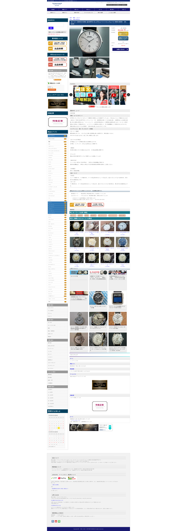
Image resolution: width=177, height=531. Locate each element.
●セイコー (73, 215)
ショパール (57, 193)
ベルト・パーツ (57, 298)
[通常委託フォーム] (57, 51)
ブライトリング (57, 251)
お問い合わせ (122, 2)
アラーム (50, 313)
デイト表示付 (51, 310)
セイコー (57, 202)
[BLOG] (99, 410)
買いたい (77, 9)
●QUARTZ (93, 215)
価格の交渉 (76, 12)
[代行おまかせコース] (95, 206)
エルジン (57, 166)
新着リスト (52, 12)
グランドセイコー (57, 213)
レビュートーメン (57, 287)
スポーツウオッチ (51, 362)
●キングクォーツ (102, 215)
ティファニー (57, 233)
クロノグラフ (51, 307)
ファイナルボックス (88, 12)
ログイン (123, 4)
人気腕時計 (50, 383)
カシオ (57, 177)
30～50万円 (50, 400)
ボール (57, 266)
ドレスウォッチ (51, 365)
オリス (57, 175)
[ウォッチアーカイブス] (99, 389)
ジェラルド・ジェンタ (57, 186)
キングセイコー (57, 211)
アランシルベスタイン (57, 148)
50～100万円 (51, 403)
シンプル (50, 351)
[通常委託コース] (78, 206)
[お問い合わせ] (120, 49)
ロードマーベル (57, 204)
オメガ (57, 171)
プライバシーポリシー (100, 2)
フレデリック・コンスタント (57, 255)
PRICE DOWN (57, 138)
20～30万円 (50, 397)
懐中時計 (50, 342)
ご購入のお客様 (55, 484)
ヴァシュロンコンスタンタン (57, 150)
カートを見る (116, 4)
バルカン (57, 246)
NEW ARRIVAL (57, 135)
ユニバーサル (57, 278)
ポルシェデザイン (57, 269)
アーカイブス (73, 374)
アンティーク (51, 348)
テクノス (57, 235)
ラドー (57, 284)
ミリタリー (50, 357)
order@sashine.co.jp (56, 505)
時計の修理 (100, 12)
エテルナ (57, 157)
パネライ (57, 242)
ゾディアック (57, 219)
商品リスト (64, 9)
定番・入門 (50, 380)
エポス (57, 164)
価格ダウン (64, 12)
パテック (57, 239)
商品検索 (72, 368)
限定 (49, 328)
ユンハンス (57, 282)
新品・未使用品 (51, 330)
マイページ (110, 4)
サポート (124, 9)
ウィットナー (57, 153)
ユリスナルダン (57, 280)
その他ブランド (57, 296)
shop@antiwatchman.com (57, 500)
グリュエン (57, 182)
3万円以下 (50, 389)
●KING (86, 215)
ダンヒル (57, 226)
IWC (57, 144)
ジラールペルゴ (57, 195)
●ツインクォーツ (112, 215)
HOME (53, 9)
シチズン (57, 189)
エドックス (57, 159)
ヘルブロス (57, 260)
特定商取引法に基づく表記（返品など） (60, 488)
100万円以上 (50, 406)
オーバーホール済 (51, 325)
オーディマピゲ (57, 168)
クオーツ (50, 316)
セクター (57, 215)
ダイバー (50, 354)
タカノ (57, 221)
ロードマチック (57, 206)
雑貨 (57, 301)
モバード (57, 275)
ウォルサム (57, 155)
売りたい (89, 9)
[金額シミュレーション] (57, 79)
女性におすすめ (51, 345)
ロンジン (57, 293)
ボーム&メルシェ (57, 264)
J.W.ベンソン (57, 146)
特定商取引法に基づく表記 (112, 2)
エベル (57, 162)
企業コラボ (50, 333)
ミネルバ (57, 273)
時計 (57, 141)
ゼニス (57, 217)
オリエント (57, 173)
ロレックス (57, 291)
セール (100, 9)
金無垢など (50, 359)
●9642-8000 (122, 215)
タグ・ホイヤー (57, 224)
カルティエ (57, 180)
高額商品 (50, 374)
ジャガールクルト (57, 191)
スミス (57, 200)
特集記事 (72, 395)
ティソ (57, 230)
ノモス (57, 237)
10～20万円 (50, 395)
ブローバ (57, 257)
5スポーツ (57, 208)
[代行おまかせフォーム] (57, 67)
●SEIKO (80, 215)
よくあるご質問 (112, 12)
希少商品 (50, 377)
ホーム (71, 358)
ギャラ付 (50, 322)
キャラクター (51, 368)
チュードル (57, 228)
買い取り (112, 9)
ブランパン (57, 253)
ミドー (57, 271)
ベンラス (57, 262)
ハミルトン (57, 244)
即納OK (49, 336)
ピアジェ (57, 248)
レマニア (57, 289)
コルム (57, 184)
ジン (57, 198)
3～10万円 (50, 392)
